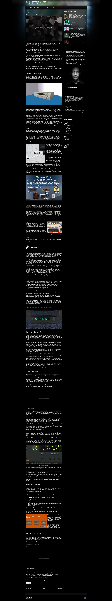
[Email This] (26, 583)
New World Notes (68, 109)
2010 (66, 143)
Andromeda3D (32, 7)
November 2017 (69, 125)
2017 (66, 124)
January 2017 (68, 135)
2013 (66, 139)
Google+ (43, 7)
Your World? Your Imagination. (74, 33)
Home (27, 7)
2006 (66, 147)
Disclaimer (49, 7)
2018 (66, 123)
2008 (66, 145)
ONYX (27, 12)
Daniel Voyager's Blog (69, 96)
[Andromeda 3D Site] (85, 598)
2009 (66, 144)
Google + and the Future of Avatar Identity (76, 27)
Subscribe (55, 7)
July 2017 (68, 128)
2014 (66, 138)
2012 (66, 140)
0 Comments (43, 584)
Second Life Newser (69, 90)
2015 (66, 137)
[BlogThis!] (27, 583)
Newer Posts (28, 588)
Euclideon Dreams (72, 14)
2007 (66, 146)
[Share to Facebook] (30, 583)
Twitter (38, 7)
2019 (66, 122)
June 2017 (68, 130)
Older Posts (59, 588)
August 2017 (68, 127)
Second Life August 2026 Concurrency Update (72, 97)
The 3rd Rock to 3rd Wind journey (70, 103)
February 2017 (69, 133)
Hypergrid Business (69, 102)
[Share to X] (29, 583)
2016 (66, 136)
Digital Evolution (72, 20)
